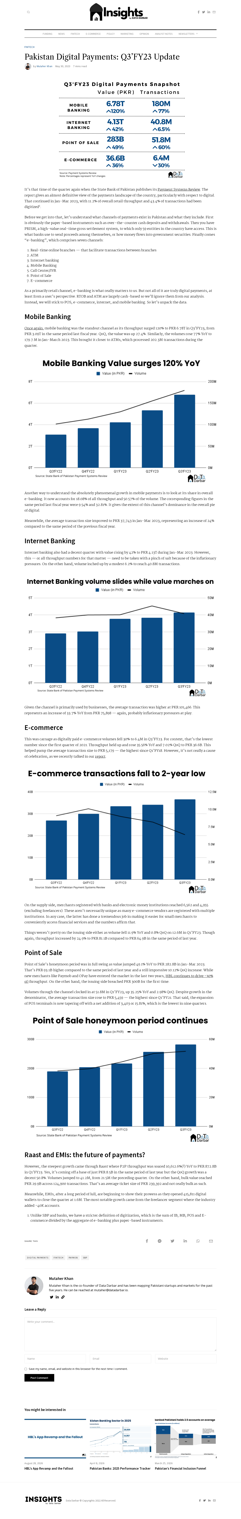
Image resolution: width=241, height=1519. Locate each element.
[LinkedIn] (209, 12)
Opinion (144, 33)
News (61, 33)
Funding (47, 33)
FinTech (58, 1257)
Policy (111, 33)
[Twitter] (203, 12)
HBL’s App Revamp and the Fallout (48, 1468)
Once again (33, 328)
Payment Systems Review (179, 190)
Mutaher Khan (45, 66)
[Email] (214, 12)
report (100, 757)
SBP (85, 1257)
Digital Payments (37, 1257)
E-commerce (93, 33)
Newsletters (186, 33)
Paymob (73, 1257)
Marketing (127, 33)
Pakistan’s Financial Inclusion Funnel (180, 1468)
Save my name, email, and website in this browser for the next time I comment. (78, 1369)
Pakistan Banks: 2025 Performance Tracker (120, 1468)
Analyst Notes (164, 33)
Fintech (75, 33)
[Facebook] (199, 12)
